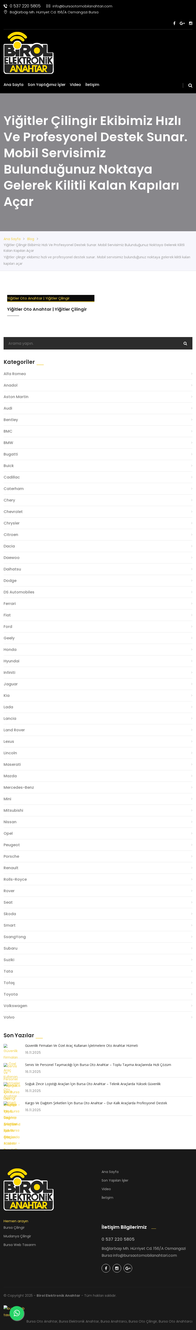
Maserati (12, 764)
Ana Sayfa (13, 84)
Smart (10, 925)
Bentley (11, 420)
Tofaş (9, 983)
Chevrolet (13, 511)
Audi (8, 408)
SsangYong (15, 937)
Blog (30, 239)
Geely (9, 638)
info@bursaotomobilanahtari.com (82, 6)
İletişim (92, 84)
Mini (7, 799)
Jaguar (11, 684)
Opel (8, 833)
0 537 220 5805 (25, 6)
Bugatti (11, 454)
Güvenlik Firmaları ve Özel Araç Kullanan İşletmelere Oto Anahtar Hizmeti (81, 1045)
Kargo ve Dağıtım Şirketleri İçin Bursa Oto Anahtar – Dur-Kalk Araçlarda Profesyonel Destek (96, 1103)
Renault (11, 868)
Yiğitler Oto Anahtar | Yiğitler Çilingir (38, 298)
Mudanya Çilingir (17, 1236)
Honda (10, 649)
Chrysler (12, 523)
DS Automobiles (19, 592)
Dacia (9, 546)
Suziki (9, 960)
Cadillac (12, 477)
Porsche (11, 856)
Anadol (10, 385)
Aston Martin (16, 397)
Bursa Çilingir (14, 1227)
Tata (8, 971)
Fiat (7, 615)
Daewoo (12, 557)
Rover (9, 891)
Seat (8, 902)
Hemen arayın (16, 1220)
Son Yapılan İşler (115, 1180)
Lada (8, 707)
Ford (8, 626)
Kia (7, 695)
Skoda (10, 914)
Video (75, 84)
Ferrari (10, 603)
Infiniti (9, 672)
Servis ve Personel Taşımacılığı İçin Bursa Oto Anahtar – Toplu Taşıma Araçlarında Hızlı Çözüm (98, 1064)
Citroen (11, 534)
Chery (9, 500)
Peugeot (12, 845)
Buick (9, 465)
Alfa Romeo (15, 374)
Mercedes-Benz (19, 787)
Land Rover (14, 730)
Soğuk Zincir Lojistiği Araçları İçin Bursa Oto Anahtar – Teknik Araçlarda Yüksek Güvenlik (93, 1084)
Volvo (9, 1017)
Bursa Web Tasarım (20, 1244)
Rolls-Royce (15, 879)
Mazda (10, 776)
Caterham (14, 488)
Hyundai (11, 661)
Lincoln (10, 753)
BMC (8, 431)
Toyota (11, 994)
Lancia (10, 718)
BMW (8, 442)
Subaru (10, 948)
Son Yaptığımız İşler (46, 84)
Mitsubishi (13, 810)
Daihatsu (12, 569)
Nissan (10, 822)
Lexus (9, 741)
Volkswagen (15, 1006)
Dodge (10, 580)
